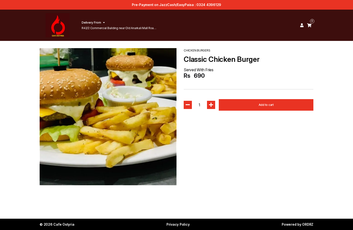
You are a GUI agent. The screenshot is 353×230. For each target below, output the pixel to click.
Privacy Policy (178, 224)
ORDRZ (307, 224)
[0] (309, 25)
